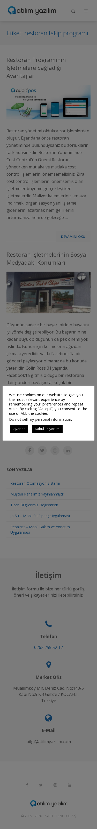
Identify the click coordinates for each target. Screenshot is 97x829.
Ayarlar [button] (19, 428)
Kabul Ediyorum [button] (47, 428)
